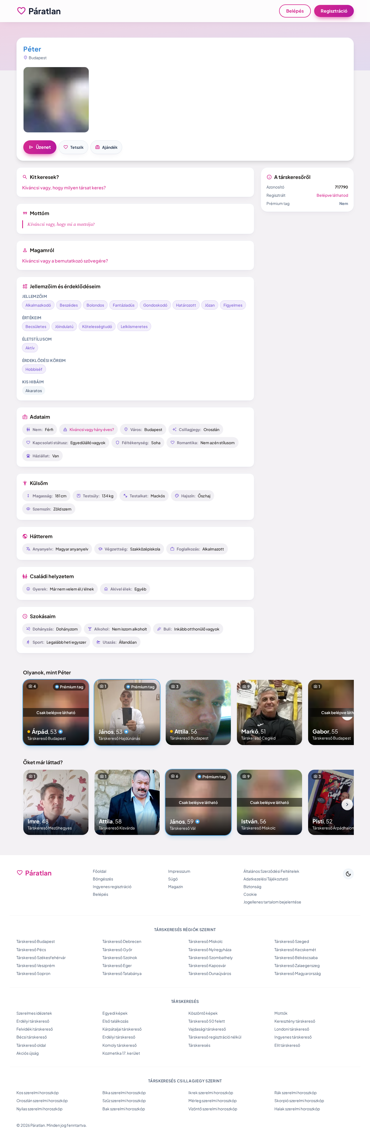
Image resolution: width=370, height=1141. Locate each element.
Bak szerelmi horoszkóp (123, 1108)
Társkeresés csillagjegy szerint (185, 1080)
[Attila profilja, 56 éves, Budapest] (198, 712)
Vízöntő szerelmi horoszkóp (212, 1108)
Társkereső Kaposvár (207, 965)
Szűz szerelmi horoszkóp (124, 1100)
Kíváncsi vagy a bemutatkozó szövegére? (65, 261)
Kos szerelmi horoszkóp (37, 1092)
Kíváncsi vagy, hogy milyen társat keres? (64, 187)
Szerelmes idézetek (34, 1013)
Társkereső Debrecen (121, 941)
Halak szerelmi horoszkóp (297, 1108)
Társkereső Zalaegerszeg (297, 965)
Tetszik (73, 147)
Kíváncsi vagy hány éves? (92, 429)
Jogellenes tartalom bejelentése (272, 901)
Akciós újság (27, 1053)
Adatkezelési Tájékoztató (265, 878)
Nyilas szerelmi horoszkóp (39, 1108)
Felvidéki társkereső (34, 1028)
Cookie (250, 894)
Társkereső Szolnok (119, 957)
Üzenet (40, 147)
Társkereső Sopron (33, 973)
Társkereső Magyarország (297, 973)
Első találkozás (115, 1021)
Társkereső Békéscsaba (296, 957)
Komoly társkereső (119, 1045)
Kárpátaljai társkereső (122, 1028)
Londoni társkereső (291, 1028)
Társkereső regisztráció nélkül (214, 1036)
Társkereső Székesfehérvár (41, 957)
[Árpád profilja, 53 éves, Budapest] (56, 712)
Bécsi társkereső (31, 1036)
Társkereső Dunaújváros (209, 973)
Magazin (175, 886)
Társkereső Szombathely (210, 957)
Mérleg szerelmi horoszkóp (212, 1100)
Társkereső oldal (31, 1045)
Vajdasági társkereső (207, 1028)
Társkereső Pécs (31, 949)
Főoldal (99, 871)
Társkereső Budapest (35, 941)
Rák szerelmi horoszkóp (295, 1092)
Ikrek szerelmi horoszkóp (210, 1092)
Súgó (173, 878)
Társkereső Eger (117, 965)
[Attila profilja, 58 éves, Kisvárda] (127, 802)
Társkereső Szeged (291, 941)
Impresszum (179, 871)
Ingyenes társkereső (293, 1036)
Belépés (295, 11)
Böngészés (103, 878)
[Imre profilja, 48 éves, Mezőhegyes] (55, 802)
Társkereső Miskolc (205, 941)
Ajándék (106, 147)
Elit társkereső (287, 1045)
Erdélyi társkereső (32, 1021)
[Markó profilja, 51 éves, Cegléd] (269, 712)
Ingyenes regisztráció (112, 886)
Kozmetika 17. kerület (121, 1053)
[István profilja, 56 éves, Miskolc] (269, 802)
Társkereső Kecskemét (295, 949)
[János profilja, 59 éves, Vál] (198, 802)
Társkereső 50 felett (206, 1021)
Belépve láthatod (332, 195)
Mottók (281, 1013)
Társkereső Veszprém (35, 965)
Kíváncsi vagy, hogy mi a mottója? (61, 224)
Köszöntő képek (203, 1013)
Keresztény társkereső (294, 1021)
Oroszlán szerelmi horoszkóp (42, 1100)
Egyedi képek (115, 1013)
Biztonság (252, 886)
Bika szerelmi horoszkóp (124, 1092)
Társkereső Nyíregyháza (209, 949)
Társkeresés (199, 1045)
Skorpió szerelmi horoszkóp (299, 1100)
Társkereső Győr (117, 949)
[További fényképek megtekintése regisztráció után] (56, 100)
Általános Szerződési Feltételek (271, 871)
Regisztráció (334, 11)
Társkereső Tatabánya (122, 973)
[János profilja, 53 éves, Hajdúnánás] (127, 712)
